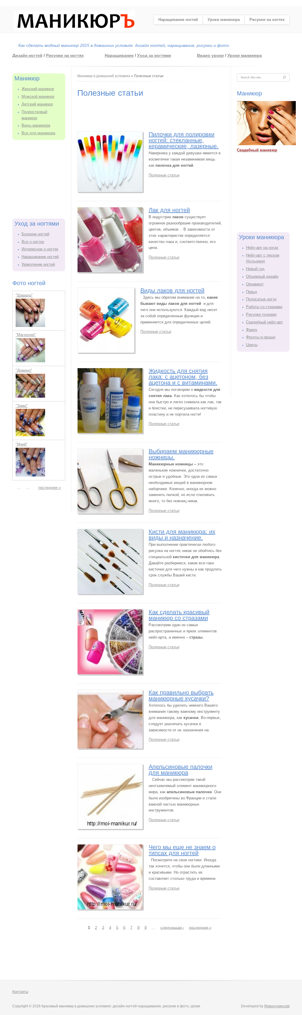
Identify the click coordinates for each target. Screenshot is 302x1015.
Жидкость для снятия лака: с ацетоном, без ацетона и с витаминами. (183, 377)
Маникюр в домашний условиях (103, 76)
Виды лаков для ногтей (172, 290)
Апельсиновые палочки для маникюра (180, 769)
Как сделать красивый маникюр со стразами (179, 615)
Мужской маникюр (38, 96)
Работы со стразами (264, 307)
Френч (251, 330)
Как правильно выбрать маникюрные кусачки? (181, 695)
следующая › (172, 927)
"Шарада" (24, 295)
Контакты (20, 992)
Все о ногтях (33, 241)
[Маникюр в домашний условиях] (74, 29)
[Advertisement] (41, 178)
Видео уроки (210, 55)
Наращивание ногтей (178, 19)
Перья (251, 292)
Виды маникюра (36, 125)
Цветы (251, 345)
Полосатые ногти (261, 299)
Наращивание (119, 55)
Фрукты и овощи (260, 337)
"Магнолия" (26, 335)
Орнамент (255, 284)
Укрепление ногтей (38, 264)
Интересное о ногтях (40, 249)
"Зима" (22, 406)
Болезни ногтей (35, 234)
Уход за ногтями (154, 55)
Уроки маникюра (224, 19)
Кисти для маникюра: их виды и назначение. (182, 534)
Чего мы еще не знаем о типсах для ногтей (182, 850)
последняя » (49, 487)
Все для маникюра (38, 133)
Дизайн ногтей (27, 55)
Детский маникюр (37, 104)
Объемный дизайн (262, 276)
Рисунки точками (261, 314)
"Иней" (21, 444)
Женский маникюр (38, 89)
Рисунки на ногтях (267, 19)
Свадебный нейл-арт (264, 322)
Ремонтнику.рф (277, 1006)
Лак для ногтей (169, 210)
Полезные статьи (164, 175)
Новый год (255, 269)
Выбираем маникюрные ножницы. (181, 454)
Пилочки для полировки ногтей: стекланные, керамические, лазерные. (184, 140)
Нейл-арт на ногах (262, 247)
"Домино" (24, 370)
